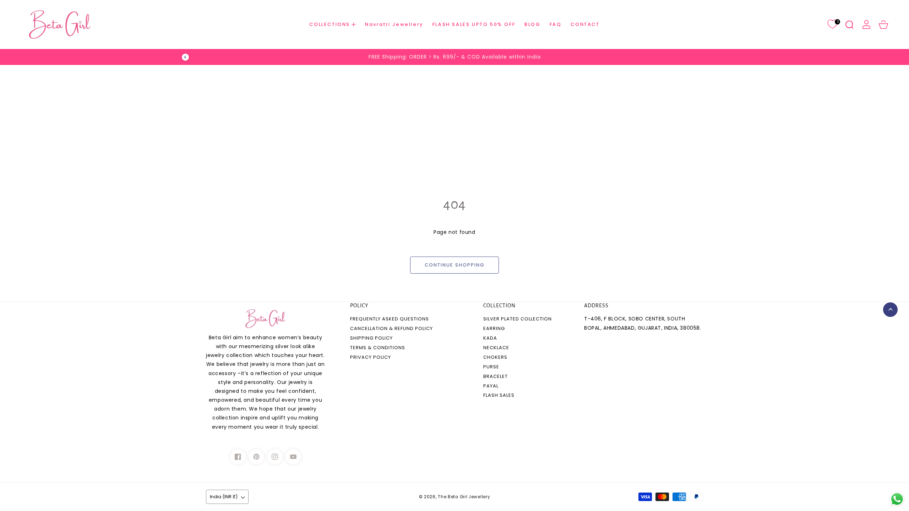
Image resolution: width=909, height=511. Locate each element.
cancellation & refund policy (391, 329)
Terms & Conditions (377, 348)
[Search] (849, 24)
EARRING (494, 329)
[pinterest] (256, 457)
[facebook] (238, 457)
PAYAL (491, 386)
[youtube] (293, 457)
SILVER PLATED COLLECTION (517, 319)
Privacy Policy (370, 358)
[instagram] (275, 457)
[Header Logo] (79, 24)
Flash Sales (499, 395)
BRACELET (495, 377)
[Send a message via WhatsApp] (897, 499)
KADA (490, 338)
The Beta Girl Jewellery (464, 497)
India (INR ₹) (224, 496)
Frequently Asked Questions (389, 319)
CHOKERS (495, 358)
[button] (332, 24)
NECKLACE (496, 348)
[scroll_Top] (890, 310)
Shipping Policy (371, 338)
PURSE (491, 367)
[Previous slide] (185, 57)
